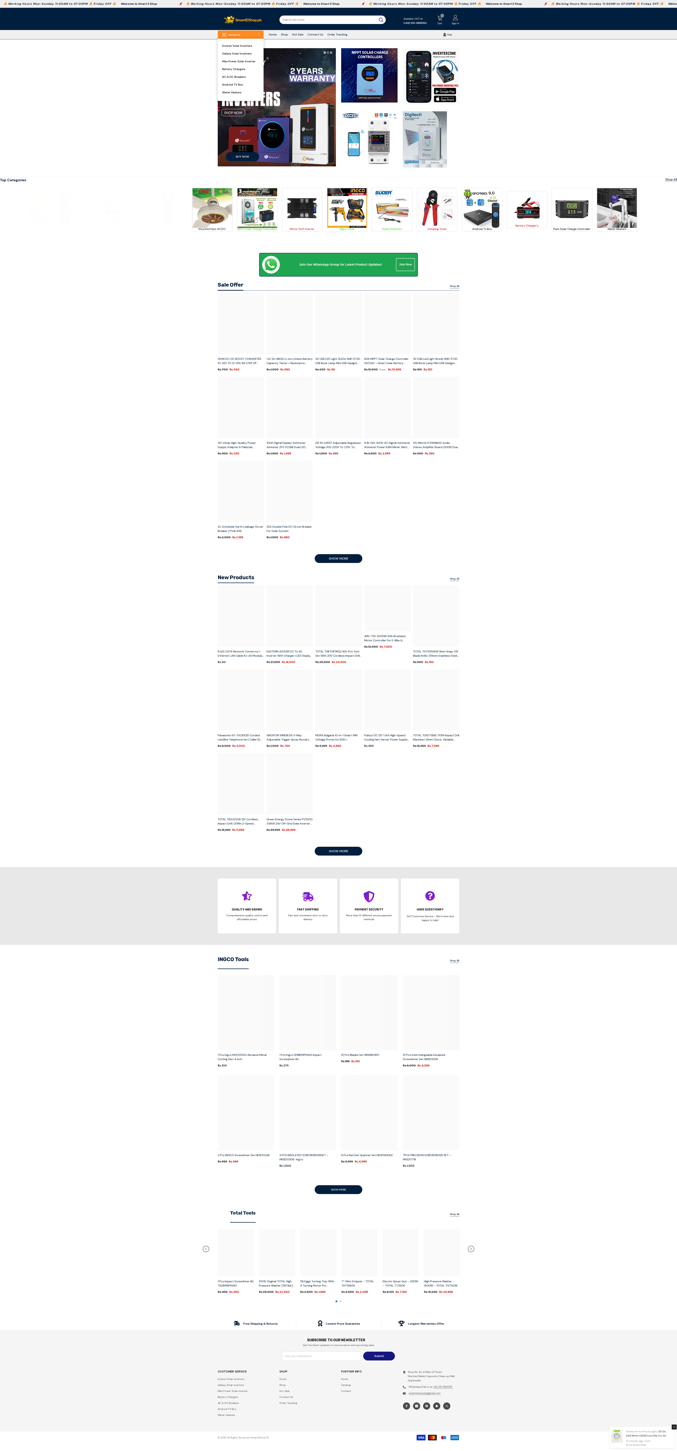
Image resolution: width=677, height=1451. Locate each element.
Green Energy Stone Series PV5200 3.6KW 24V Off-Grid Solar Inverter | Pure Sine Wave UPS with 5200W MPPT (290, 821)
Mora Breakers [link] (256, 224)
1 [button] (336, 1301)
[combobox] (328, 20)
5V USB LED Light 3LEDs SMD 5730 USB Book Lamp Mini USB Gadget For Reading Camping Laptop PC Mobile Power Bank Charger (337, 361)
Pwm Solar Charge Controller (81, 229)
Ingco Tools (570, 229)
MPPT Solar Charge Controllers (481, 229)
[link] (256, 207)
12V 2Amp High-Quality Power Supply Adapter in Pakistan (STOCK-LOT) (237, 445)
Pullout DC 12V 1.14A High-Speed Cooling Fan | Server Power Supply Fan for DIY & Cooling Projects (386, 737)
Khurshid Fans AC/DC (435, 229)
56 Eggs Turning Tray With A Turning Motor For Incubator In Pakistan (317, 1283)
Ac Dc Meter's (391, 229)
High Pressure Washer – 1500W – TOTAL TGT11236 (441, 1283)
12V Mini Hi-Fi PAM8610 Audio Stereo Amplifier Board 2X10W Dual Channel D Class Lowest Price (435, 445)
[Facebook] (406, 1406)
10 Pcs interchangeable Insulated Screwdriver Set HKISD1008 (424, 1057)
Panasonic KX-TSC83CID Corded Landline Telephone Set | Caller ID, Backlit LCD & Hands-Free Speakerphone (239, 737)
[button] (206, 1249)
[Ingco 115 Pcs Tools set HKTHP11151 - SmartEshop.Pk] (570, 208)
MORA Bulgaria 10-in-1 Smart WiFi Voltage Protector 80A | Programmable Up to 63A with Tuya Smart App (336, 737)
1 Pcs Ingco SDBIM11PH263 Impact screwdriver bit (300, 1057)
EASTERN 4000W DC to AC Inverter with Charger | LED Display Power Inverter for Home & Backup (289, 654)
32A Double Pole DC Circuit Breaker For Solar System (289, 529)
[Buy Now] (277, 107)
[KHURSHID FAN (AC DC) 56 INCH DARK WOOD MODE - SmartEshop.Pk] (436, 208)
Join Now (405, 264)
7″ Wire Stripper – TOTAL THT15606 (357, 1283)
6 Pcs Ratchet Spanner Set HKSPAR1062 (367, 1155)
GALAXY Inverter (211, 229)
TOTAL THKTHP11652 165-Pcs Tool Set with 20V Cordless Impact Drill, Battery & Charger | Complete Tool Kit (337, 654)
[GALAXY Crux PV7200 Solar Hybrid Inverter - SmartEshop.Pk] (211, 207)
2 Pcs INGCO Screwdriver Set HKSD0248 (244, 1155)
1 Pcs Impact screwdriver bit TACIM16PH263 (236, 1283)
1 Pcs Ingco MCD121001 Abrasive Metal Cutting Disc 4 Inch (242, 1057)
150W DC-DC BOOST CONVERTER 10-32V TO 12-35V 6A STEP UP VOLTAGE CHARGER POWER (239, 361)
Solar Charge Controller (346, 229)
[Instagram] (416, 1406)
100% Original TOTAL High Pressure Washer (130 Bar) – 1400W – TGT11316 (276, 1283)
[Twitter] (446, 1406)
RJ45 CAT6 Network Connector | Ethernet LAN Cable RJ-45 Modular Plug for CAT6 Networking (240, 654)
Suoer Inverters (616, 229)
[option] (235, 1262)
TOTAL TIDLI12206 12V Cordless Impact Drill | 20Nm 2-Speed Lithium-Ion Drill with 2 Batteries (238, 821)
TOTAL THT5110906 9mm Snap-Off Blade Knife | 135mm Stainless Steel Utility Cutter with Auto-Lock (435, 654)
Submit (379, 1356)
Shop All (671, 179)
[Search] (332, 20)
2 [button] (340, 1301)
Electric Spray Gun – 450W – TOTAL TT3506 (400, 1283)
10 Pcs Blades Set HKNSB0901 (360, 1055)
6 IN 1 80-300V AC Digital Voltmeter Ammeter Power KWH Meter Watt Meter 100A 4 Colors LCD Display (387, 445)
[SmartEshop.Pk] (36, 207)
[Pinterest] (426, 1406)
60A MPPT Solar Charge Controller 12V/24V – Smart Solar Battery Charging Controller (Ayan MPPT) (386, 361)
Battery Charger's (36, 225)
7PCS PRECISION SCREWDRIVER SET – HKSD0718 (427, 1157)
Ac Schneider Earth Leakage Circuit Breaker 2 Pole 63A (240, 529)
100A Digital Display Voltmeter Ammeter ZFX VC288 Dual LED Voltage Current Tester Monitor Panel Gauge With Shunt (287, 445)
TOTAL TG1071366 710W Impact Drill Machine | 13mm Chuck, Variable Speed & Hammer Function (436, 737)
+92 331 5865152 (443, 1386)
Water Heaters (126, 229)
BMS (301, 229)
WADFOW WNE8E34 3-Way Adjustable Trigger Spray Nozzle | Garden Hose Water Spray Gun (288, 737)
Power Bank (165, 229)
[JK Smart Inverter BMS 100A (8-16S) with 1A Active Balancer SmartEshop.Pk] (301, 208)
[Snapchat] (436, 1406)
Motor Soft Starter (526, 229)
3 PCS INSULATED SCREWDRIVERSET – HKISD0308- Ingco (303, 1157)
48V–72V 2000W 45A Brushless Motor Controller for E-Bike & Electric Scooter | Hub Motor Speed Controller (387, 638)
